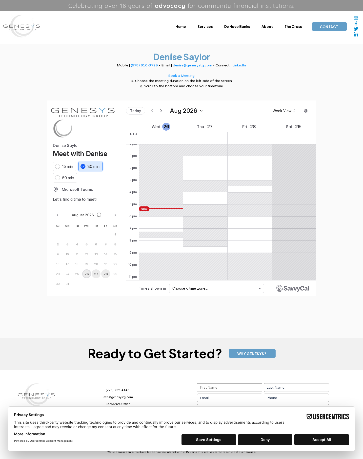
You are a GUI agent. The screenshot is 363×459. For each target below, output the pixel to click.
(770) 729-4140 (117, 390)
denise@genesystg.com (192, 65)
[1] (356, 18)
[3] (356, 28)
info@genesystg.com (118, 397)
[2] (356, 34)
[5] (356, 23)
